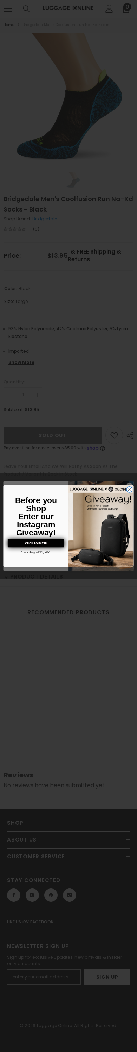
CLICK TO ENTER (36, 543)
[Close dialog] (129, 490)
